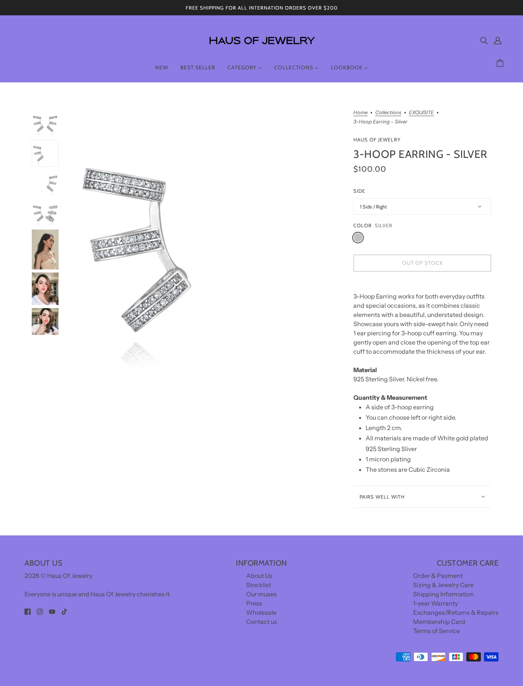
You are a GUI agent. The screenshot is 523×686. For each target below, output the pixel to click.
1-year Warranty (435, 603)
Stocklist (258, 585)
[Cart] (501, 63)
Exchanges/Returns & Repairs (455, 612)
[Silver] (358, 237)
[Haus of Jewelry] (261, 50)
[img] (484, 40)
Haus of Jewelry (376, 139)
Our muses (261, 594)
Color (362, 225)
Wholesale (261, 612)
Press (254, 603)
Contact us (261, 621)
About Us (259, 575)
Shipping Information (443, 594)
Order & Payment (438, 575)
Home (360, 112)
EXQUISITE (421, 112)
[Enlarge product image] (206, 245)
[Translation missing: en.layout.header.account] (498, 40)
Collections (388, 112)
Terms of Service (436, 631)
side (359, 191)
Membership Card (439, 621)
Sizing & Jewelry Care (443, 585)
